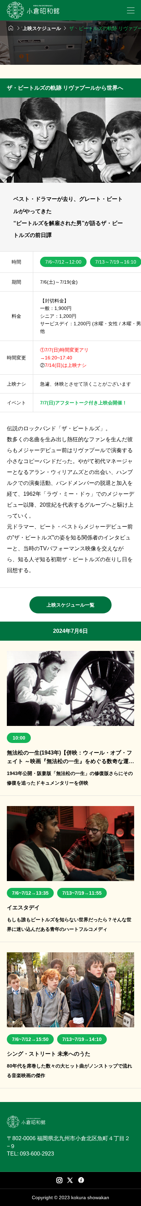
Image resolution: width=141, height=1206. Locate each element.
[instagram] (59, 1180)
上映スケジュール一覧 (70, 605)
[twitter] (70, 1180)
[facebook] (81, 1180)
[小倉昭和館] (33, 10)
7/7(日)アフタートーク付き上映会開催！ (83, 402)
